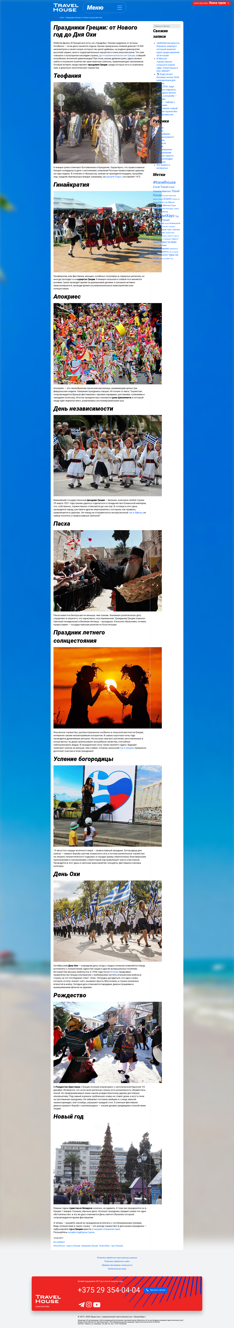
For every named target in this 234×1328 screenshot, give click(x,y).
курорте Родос (114, 176)
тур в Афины (135, 512)
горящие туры (165, 229)
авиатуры (158, 223)
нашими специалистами (106, 1229)
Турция (166, 220)
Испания (157, 208)
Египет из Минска (161, 205)
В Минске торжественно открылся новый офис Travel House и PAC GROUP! (167, 64)
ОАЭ (158, 212)
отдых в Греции (73, 1246)
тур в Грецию (127, 748)
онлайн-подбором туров (81, 1232)
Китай (163, 209)
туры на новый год (166, 258)
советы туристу (161, 251)
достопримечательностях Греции (117, 55)
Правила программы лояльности (117, 1265)
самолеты (173, 249)
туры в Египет (160, 255)
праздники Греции (89, 1246)
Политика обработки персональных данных (117, 1257)
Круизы (161, 140)
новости (170, 236)
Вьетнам (172, 196)
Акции (160, 130)
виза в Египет (163, 226)
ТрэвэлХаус (104, 1246)
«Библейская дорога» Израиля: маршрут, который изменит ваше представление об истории (168, 49)
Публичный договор (117, 1269)
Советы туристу (165, 155)
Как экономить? (165, 137)
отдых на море (168, 241)
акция (167, 223)
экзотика (157, 262)
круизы (164, 236)
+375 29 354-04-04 (109, 1290)
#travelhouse (59, 1246)
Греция (155, 199)
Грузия (160, 199)
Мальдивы (169, 209)
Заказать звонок (157, 1290)
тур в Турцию (173, 252)
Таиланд (164, 212)
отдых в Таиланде (164, 239)
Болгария (165, 196)
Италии (114, 971)
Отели (160, 146)
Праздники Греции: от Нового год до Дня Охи (95, 31)
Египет (168, 198)
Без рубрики (59, 1242)
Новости (161, 143)
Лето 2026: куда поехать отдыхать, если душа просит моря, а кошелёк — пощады (167, 92)
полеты (155, 245)
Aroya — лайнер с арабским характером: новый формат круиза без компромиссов (167, 108)
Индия (173, 205)
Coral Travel (160, 187)
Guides (160, 127)
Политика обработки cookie (117, 1261)
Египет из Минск (166, 202)
